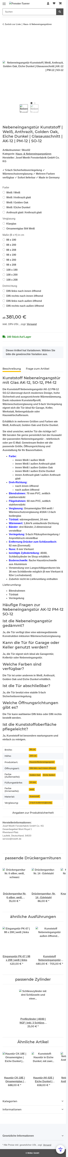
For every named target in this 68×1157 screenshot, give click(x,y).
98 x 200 (11, 260)
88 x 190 (11, 239)
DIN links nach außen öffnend (24, 301)
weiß (32, 789)
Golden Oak (35, 775)
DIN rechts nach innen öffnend (24, 296)
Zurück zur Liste (13, 24)
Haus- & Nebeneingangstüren (33, 153)
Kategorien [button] (10, 1101)
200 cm (33, 756)
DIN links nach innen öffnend (23, 291)
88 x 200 (11, 245)
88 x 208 (11, 250)
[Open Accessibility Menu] (60, 1149)
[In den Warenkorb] (5, 34)
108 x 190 (12, 269)
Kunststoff (34, 796)
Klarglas (11, 223)
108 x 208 (12, 279)
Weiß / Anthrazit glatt (18, 197)
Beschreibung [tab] (12, 368)
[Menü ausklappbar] (4, 3)
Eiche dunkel (49, 775)
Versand (32, 324)
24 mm (33, 782)
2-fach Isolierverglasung (41, 803)
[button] (48, 3)
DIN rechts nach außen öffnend (25, 305)
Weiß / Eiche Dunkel (18, 207)
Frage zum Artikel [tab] (37, 368)
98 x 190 (11, 254)
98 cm (32, 749)
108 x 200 (12, 274)
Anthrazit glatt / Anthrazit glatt (24, 212)
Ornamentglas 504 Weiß (20, 228)
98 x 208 (11, 264)
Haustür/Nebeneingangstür (42, 762)
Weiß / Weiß (13, 192)
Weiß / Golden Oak (17, 202)
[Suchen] (59, 11)
